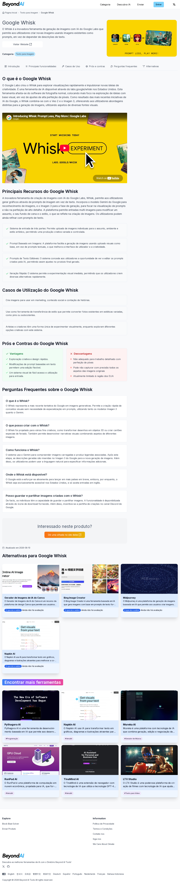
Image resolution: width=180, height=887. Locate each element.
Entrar (159, 4)
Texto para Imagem (29, 12)
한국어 (19, 874)
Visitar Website (21, 44)
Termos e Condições (102, 829)
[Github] (8, 866)
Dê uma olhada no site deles (63, 534)
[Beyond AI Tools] (13, 856)
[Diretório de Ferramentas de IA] (13, 4)
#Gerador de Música (132, 739)
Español (66, 874)
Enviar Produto (9, 829)
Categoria (105, 4)
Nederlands (89, 874)
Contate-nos (98, 834)
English (11, 874)
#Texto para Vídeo (132, 793)
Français (101, 874)
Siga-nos (97, 839)
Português (77, 874)
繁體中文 (37, 874)
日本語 (28, 874)
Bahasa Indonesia (115, 874)
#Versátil (68, 739)
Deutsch (57, 874)
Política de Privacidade (103, 824)
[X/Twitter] (3, 866)
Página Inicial (11, 12)
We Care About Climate (103, 844)
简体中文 (47, 874)
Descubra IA (123, 4)
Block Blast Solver (10, 824)
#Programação (12, 739)
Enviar (140, 4)
